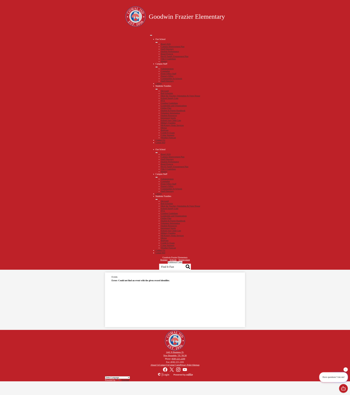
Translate (125, 380)
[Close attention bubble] (345, 369)
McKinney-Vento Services (172, 125)
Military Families (168, 123)
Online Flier (166, 108)
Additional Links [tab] (175, 262)
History (164, 61)
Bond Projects (167, 54)
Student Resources (169, 115)
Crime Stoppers (167, 135)
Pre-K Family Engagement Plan (174, 56)
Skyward (165, 91)
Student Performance (170, 51)
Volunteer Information (170, 113)
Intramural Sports (168, 118)
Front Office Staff (168, 73)
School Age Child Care (171, 120)
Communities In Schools (171, 78)
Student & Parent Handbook (173, 110)
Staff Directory (167, 49)
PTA (163, 101)
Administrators (167, 69)
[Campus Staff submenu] (156, 177)
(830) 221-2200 (178, 359)
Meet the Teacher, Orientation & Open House (180, 96)
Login (166, 374)
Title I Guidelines (168, 59)
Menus (164, 128)
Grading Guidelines (169, 103)
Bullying (164, 130)
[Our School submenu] (156, 42)
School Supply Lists (169, 98)
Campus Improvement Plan (172, 46)
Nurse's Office (167, 76)
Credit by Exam (168, 133)
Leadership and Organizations (174, 105)
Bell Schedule (167, 93)
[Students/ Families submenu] (156, 89)
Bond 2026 (166, 44)
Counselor (165, 71)
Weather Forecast (168, 137)
